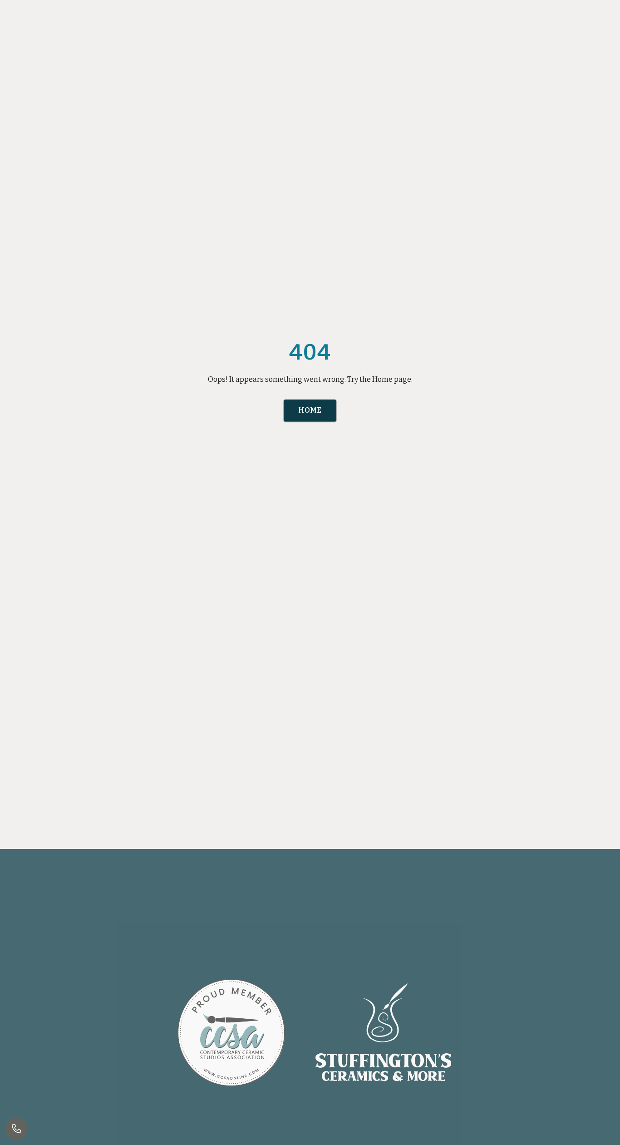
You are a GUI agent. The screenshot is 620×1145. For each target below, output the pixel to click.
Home (310, 410)
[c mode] (609, 1130)
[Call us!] (16, 1129)
